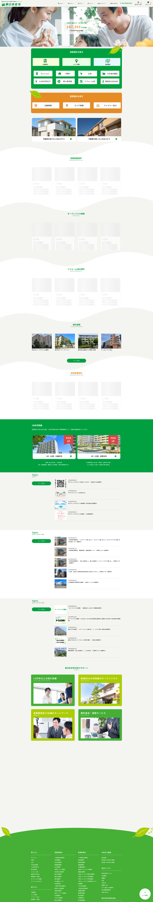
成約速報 (104, 857)
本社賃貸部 (57, 883)
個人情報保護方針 (106, 890)
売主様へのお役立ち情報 (108, 862)
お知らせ (104, 883)
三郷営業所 (81, 898)
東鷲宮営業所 (81, 893)
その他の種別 (34, 865)
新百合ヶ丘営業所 (59, 888)
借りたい (70, 3)
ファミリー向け (35, 897)
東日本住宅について (107, 873)
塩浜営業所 (81, 860)
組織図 (103, 878)
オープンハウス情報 (36, 879)
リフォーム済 (34, 872)
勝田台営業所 (81, 872)
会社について (101, 3)
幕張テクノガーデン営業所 (85, 869)
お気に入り (148, 3)
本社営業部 (57, 860)
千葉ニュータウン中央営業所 (85, 879)
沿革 (103, 880)
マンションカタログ (36, 881)
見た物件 (138, 3)
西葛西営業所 (58, 865)
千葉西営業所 (81, 867)
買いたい (60, 3)
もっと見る (76, 361)
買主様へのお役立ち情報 (108, 860)
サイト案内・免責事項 (107, 887)
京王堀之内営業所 (59, 872)
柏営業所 (80, 883)
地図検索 (107, 64)
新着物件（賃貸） (35, 899)
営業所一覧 (104, 885)
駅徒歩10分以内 (35, 874)
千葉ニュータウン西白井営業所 (86, 874)
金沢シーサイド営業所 (60, 893)
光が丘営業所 (58, 862)
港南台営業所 (58, 890)
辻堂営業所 (57, 895)
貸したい (90, 3)
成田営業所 (81, 865)
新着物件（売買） (35, 876)
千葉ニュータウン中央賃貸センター (87, 881)
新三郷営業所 (81, 900)
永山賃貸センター (59, 881)
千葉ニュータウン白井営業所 (85, 876)
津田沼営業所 (81, 862)
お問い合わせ (114, 3)
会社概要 (104, 876)
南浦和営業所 (81, 890)
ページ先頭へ (145, 895)
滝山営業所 (57, 879)
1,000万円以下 (35, 867)
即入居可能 (34, 869)
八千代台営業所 (82, 886)
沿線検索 (45, 64)
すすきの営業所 (59, 898)
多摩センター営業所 (60, 869)
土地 (32, 862)
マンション (34, 857)
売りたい (80, 3)
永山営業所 (57, 867)
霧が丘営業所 (58, 900)
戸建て (33, 860)
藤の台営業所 (58, 876)
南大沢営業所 (58, 874)
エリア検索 (76, 64)
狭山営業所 (81, 895)
